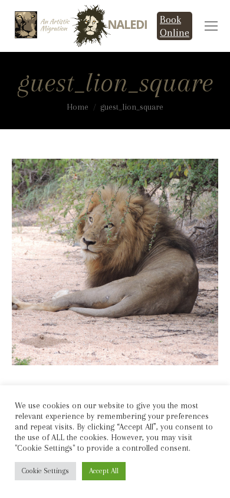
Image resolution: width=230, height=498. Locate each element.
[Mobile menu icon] (211, 26)
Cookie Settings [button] (45, 471)
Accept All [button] (104, 471)
